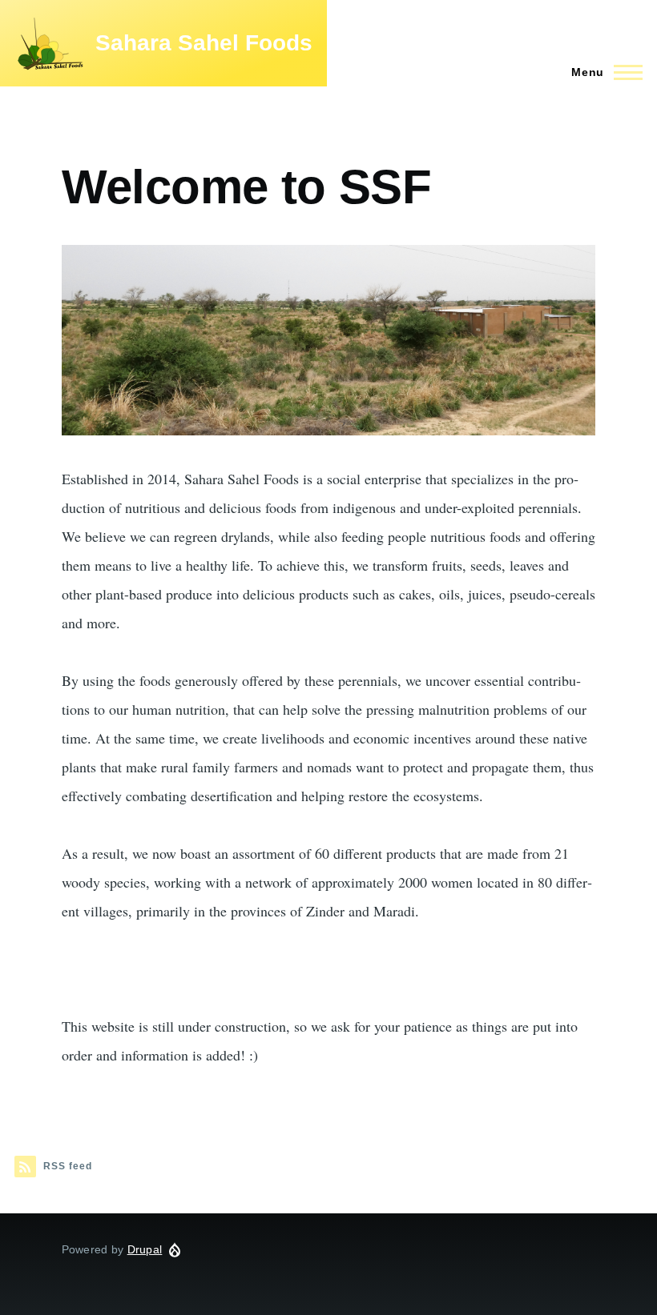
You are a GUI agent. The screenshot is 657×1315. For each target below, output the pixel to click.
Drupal (145, 1249)
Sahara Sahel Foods (203, 42)
